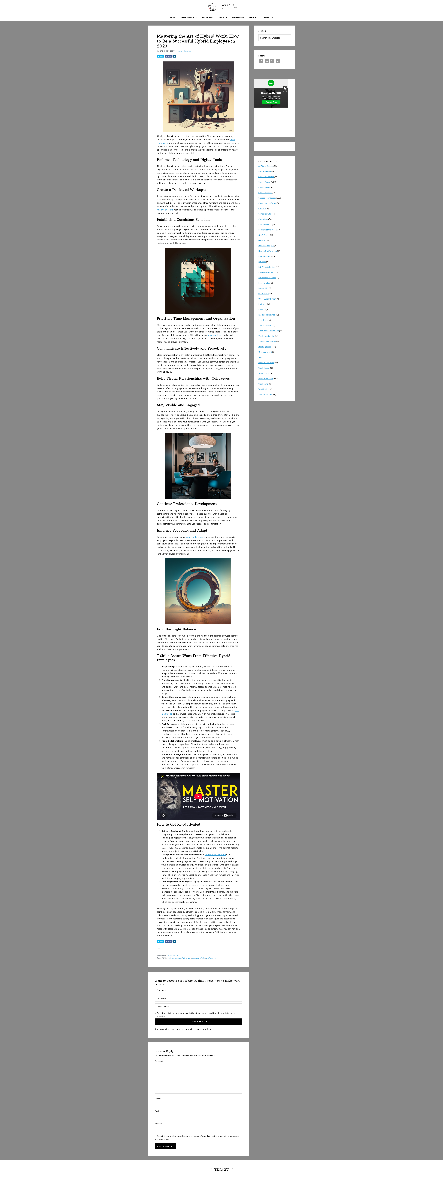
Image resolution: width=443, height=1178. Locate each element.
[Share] (174, 56)
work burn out (211, 958)
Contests (262, 208)
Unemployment (265, 352)
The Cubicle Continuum (268, 330)
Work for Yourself (266, 362)
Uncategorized (264, 346)
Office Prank (263, 293)
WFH (260, 357)
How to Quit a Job (266, 245)
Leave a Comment (184, 51)
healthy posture (165, 209)
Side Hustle (263, 320)
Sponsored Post (265, 325)
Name (158, 1098)
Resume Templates (266, 315)
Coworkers (263, 219)
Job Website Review (266, 267)
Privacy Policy (221, 1170)
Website (158, 1123)
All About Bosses (265, 166)
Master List (263, 288)
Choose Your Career (267, 198)
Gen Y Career (264, 235)
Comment (160, 1061)
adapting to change (195, 537)
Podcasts (262, 304)
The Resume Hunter (267, 341)
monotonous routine (215, 854)
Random (262, 309)
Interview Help (264, 256)
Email (158, 1111)
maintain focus (215, 335)
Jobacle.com (221, 7)
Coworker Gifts (264, 214)
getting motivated (174, 958)
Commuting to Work (267, 203)
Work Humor (264, 368)
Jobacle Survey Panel (267, 277)
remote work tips (198, 958)
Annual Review (264, 171)
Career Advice (172, 955)
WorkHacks (263, 389)
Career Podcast (265, 192)
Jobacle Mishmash (266, 272)
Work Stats (263, 384)
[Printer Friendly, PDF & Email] (159, 948)
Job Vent (262, 261)
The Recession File (266, 336)
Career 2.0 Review (266, 176)
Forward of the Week (267, 230)
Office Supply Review (267, 299)
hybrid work (186, 958)
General (261, 240)
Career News (264, 187)
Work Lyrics (263, 373)
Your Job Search (265, 394)
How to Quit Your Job (267, 251)
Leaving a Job (264, 283)
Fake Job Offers (265, 224)
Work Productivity (266, 378)
